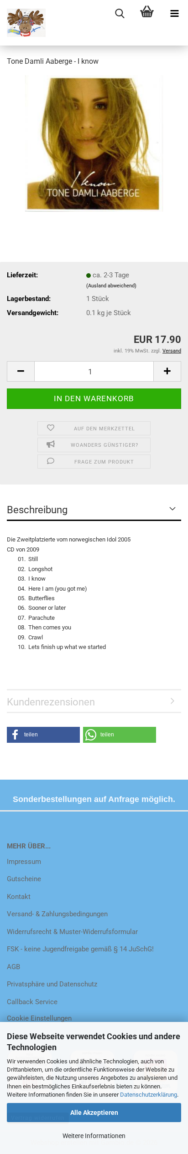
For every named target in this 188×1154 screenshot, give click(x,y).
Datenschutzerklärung (148, 1094)
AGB (13, 967)
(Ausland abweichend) (111, 286)
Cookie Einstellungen (39, 1018)
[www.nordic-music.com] (23, 23)
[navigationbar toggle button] (174, 13)
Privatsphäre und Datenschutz (52, 984)
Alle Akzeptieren (94, 1112)
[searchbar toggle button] (119, 13)
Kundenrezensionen (51, 702)
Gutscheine (24, 879)
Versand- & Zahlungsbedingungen (57, 914)
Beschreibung (37, 510)
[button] (20, 371)
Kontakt (19, 897)
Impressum (24, 862)
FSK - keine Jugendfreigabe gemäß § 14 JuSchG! (80, 949)
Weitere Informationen (94, 1135)
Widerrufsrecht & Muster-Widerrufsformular (72, 932)
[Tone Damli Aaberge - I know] (94, 143)
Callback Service (32, 1002)
